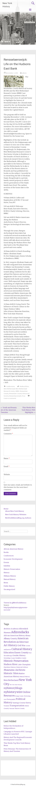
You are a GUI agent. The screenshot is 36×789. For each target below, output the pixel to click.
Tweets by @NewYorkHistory (15, 603)
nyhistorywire (13, 692)
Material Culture (22, 667)
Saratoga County (19, 703)
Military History (10, 576)
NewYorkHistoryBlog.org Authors (18, 518)
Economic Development (13, 559)
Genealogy (7, 658)
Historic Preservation (12, 569)
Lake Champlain (24, 664)
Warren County (20, 708)
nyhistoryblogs (13, 688)
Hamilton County (20, 658)
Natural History (10, 579)
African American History (13, 549)
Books (6, 552)
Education (9, 652)
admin (24, 73)
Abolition (7, 629)
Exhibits (7, 566)
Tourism (6, 706)
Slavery (28, 703)
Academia (14, 629)
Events (6, 562)
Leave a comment (10, 398)
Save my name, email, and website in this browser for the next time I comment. (18, 487)
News (6, 583)
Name (7, 458)
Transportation (17, 705)
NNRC (18, 391)
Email (7, 466)
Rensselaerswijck (15, 396)
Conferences (10, 386)
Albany (27, 636)
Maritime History (10, 667)
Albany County (10, 638)
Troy (23, 396)
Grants (13, 658)
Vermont (11, 708)
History (6, 573)
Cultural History (22, 649)
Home (6, 509)
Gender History (19, 655)
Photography (11, 699)
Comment (8, 434)
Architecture (22, 642)
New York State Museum (16, 684)
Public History (9, 586)
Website (7, 474)
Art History (10, 645)
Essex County (21, 652)
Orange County (19, 696)
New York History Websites (15, 514)
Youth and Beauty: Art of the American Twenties (9, 410)
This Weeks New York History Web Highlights (28, 410)
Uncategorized (9, 589)
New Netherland (9, 389)
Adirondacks (20, 632)
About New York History (14, 511)
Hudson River (24, 386)
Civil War (21, 645)
